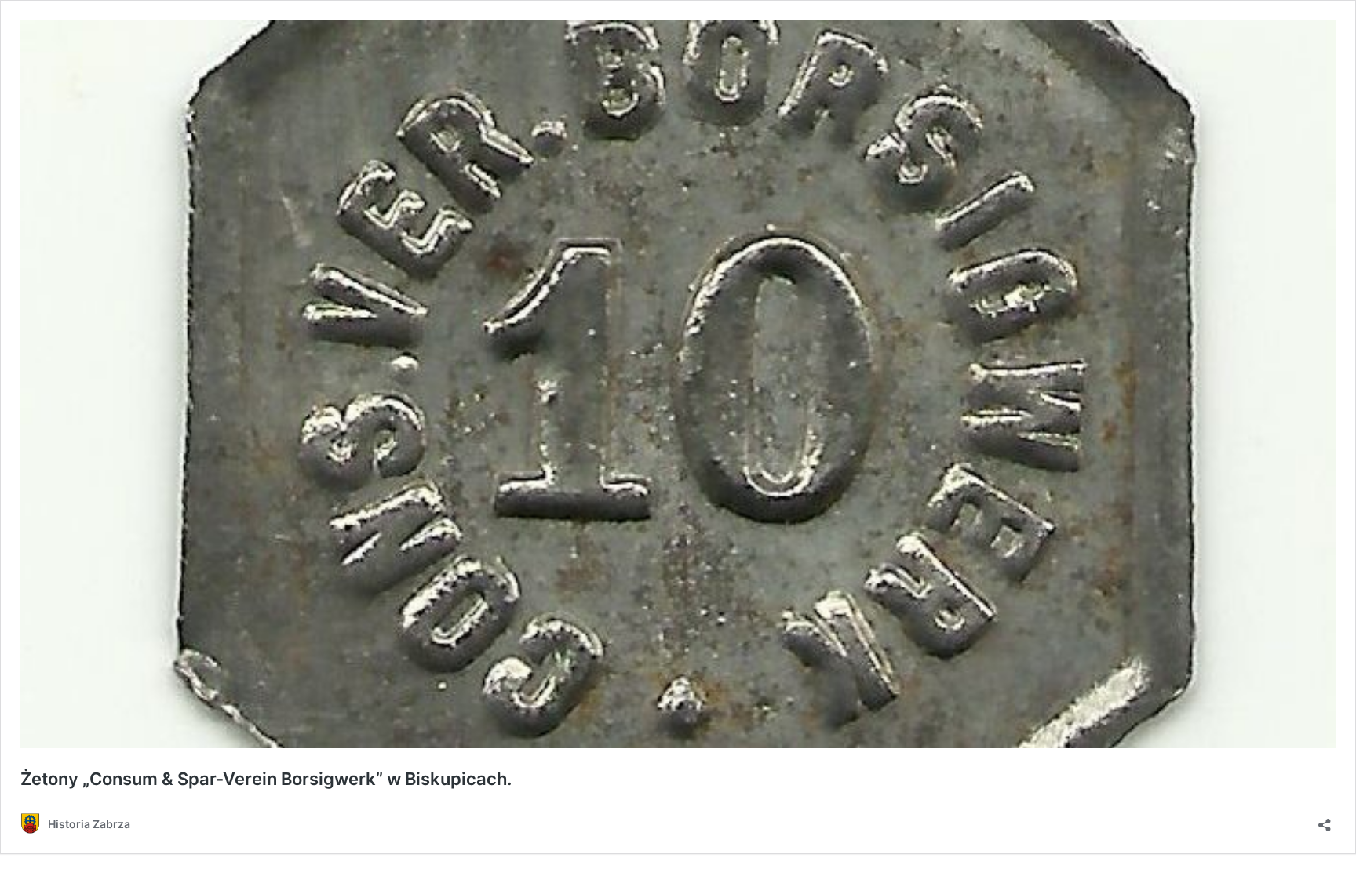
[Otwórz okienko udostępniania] (1325, 820)
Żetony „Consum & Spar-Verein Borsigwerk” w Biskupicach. (266, 779)
